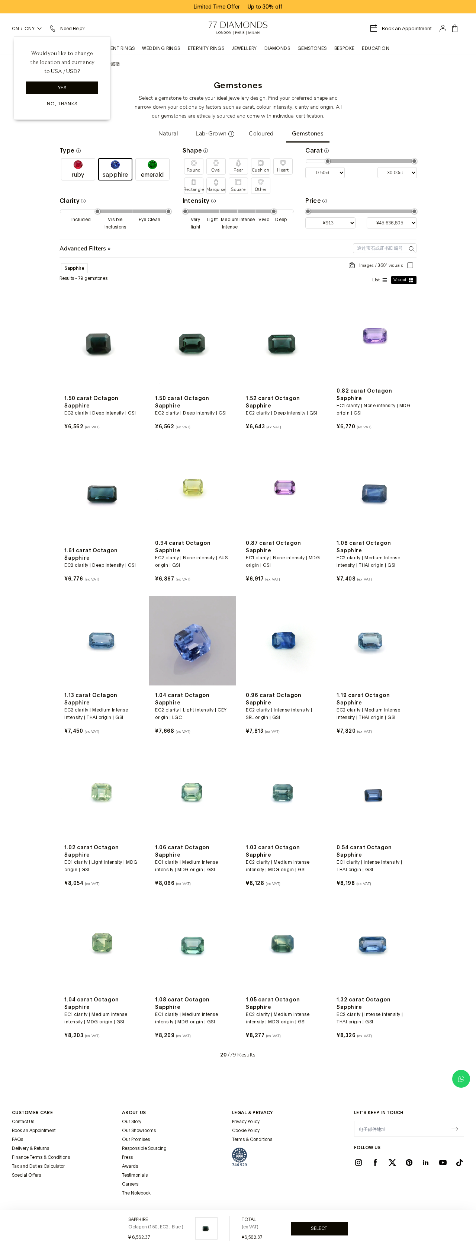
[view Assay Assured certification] (239, 1157)
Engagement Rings (111, 48)
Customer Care (32, 1112)
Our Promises (136, 1139)
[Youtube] (442, 1162)
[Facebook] (375, 1162)
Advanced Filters (84, 248)
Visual (400, 280)
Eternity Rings (206, 48)
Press (127, 1157)
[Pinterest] (409, 1162)
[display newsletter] (454, 1128)
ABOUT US (134, 1112)
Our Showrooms (139, 1130)
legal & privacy (252, 1112)
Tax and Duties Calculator (38, 1166)
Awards (130, 1166)
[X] (392, 1162)
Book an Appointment (33, 1130)
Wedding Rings (161, 48)
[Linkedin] (425, 1162)
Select (319, 1228)
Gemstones (312, 48)
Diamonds (277, 48)
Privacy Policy (246, 1121)
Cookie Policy (246, 1130)
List (376, 280)
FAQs (17, 1139)
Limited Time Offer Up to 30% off (238, 6)
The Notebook (136, 1193)
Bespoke (344, 48)
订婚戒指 (111, 64)
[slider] (327, 161)
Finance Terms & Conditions (41, 1157)
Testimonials (135, 1175)
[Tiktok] (459, 1162)
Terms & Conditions (252, 1139)
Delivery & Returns (30, 1148)
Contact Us (23, 1121)
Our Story (131, 1121)
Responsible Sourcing (144, 1148)
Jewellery (244, 48)
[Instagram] (358, 1162)
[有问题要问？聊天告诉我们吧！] (461, 1079)
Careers (130, 1184)
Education (375, 48)
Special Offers (26, 1175)
